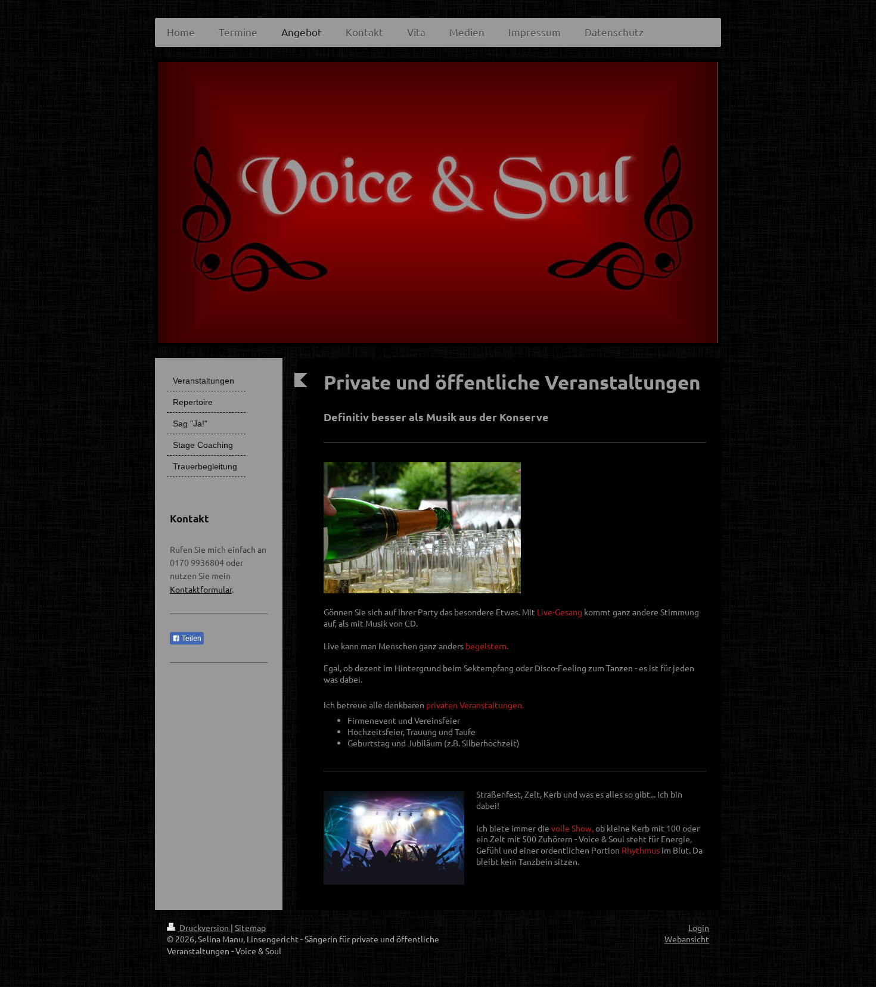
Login (698, 927)
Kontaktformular (201, 589)
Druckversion (204, 927)
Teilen (190, 638)
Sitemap (250, 927)
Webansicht (686, 938)
